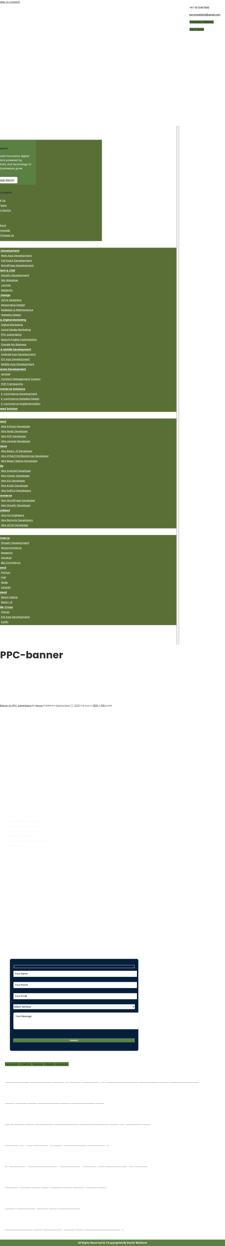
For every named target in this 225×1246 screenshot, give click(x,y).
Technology (14, 888)
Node (4, 582)
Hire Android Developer (16, 471)
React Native (9, 597)
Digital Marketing (12, 325)
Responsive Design (13, 305)
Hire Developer (16, 883)
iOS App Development (15, 359)
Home (10, 868)
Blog (9, 893)
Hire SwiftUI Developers (16, 491)
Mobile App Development (17, 364)
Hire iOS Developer (13, 481)
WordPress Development (17, 265)
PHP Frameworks (12, 384)
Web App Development (16, 256)
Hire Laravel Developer (15, 441)
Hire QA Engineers (12, 515)
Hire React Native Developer (19, 461)
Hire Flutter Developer (15, 476)
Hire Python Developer (15, 426)
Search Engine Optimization (19, 339)
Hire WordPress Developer (18, 500)
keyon (39, 705)
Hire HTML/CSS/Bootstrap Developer (25, 456)
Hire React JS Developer (16, 451)
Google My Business (13, 344)
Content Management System (21, 379)
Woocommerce (11, 548)
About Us (12, 873)
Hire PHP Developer (13, 436)
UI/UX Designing (11, 300)
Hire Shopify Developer (16, 505)
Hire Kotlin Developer (14, 486)
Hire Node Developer (14, 431)
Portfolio (12, 898)
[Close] (177, 385)
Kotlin (4, 622)
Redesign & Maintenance (17, 310)
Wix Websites (9, 280)
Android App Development (18, 354)
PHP (3, 577)
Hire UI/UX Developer (14, 525)
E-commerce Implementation (20, 404)
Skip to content (10, 2)
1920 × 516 (99, 705)
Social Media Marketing (16, 330)
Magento (7, 290)
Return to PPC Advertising (15, 705)
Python (5, 572)
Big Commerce (10, 563)
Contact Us (14, 903)
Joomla (6, 285)
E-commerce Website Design (20, 399)
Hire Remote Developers (17, 520)
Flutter (5, 612)
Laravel (5, 374)
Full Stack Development (16, 260)
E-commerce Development (19, 394)
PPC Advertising (11, 335)
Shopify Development (15, 275)
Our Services (15, 878)
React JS (6, 602)
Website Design (11, 315)
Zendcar (6, 558)
